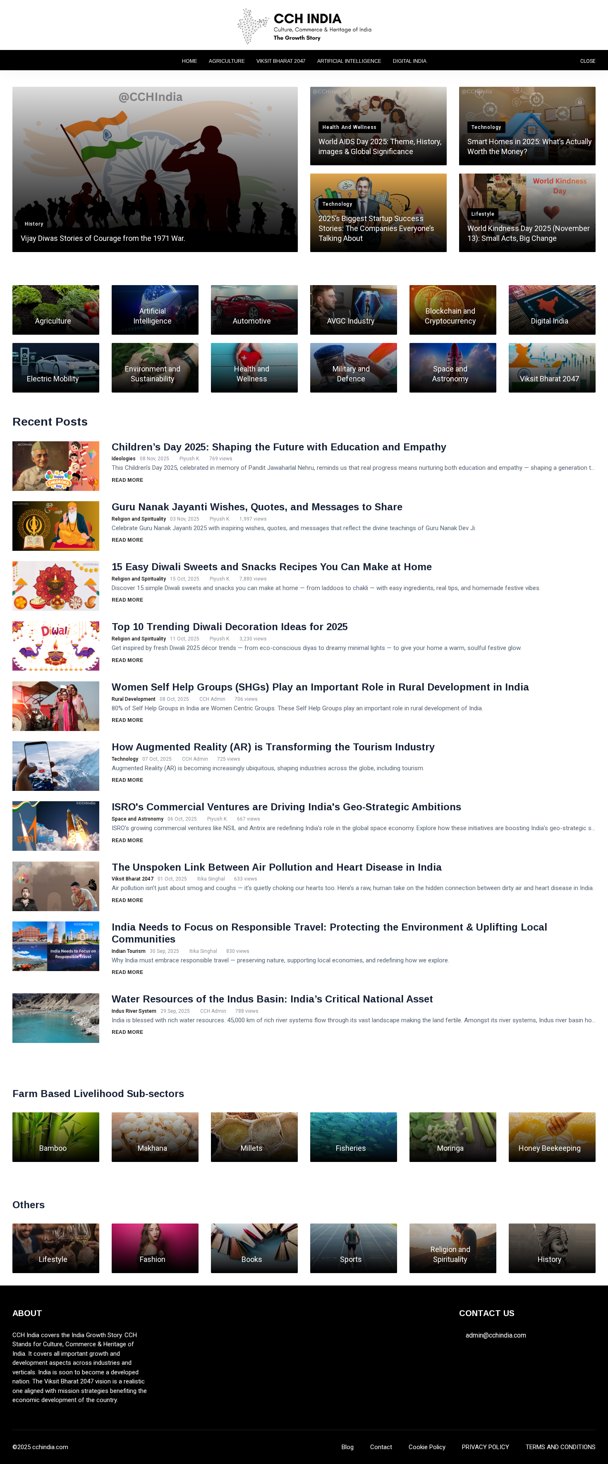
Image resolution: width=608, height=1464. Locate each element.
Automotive (252, 321)
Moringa (450, 1148)
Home (189, 61)
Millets (252, 1148)
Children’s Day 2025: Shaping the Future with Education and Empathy (279, 446)
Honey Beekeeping (550, 1148)
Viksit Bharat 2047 (281, 61)
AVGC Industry (351, 321)
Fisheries (351, 1148)
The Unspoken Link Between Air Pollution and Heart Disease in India (277, 867)
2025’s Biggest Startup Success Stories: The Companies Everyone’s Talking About (376, 228)
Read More (128, 480)
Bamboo (53, 1148)
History (550, 1259)
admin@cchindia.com (496, 1335)
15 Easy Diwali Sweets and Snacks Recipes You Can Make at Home (272, 566)
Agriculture (227, 61)
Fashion (152, 1259)
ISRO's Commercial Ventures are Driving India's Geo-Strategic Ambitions (286, 806)
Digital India (409, 61)
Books (252, 1259)
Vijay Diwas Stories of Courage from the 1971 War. (103, 238)
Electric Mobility (53, 378)
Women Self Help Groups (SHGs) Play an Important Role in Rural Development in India (320, 687)
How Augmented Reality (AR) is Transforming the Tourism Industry (273, 746)
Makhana (152, 1148)
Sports (351, 1259)
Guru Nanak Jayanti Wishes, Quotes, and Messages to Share (257, 506)
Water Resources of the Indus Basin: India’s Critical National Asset (272, 999)
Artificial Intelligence (349, 61)
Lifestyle (53, 1259)
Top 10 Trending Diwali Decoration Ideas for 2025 (230, 626)
